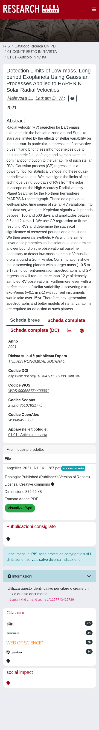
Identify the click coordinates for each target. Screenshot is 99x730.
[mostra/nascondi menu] (94, 9)
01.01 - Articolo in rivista (26, 57)
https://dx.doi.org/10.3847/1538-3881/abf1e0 (44, 376)
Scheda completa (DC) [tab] (34, 330)
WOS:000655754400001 (28, 391)
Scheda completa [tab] (66, 320)
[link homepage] (33, 9)
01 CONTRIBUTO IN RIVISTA (32, 52)
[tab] (69, 330)
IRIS (6, 46)
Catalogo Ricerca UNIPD (35, 46)
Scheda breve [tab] (25, 320)
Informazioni (21, 576)
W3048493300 (20, 420)
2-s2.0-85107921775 (25, 405)
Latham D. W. (49, 98)
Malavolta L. (19, 98)
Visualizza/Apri (20, 508)
